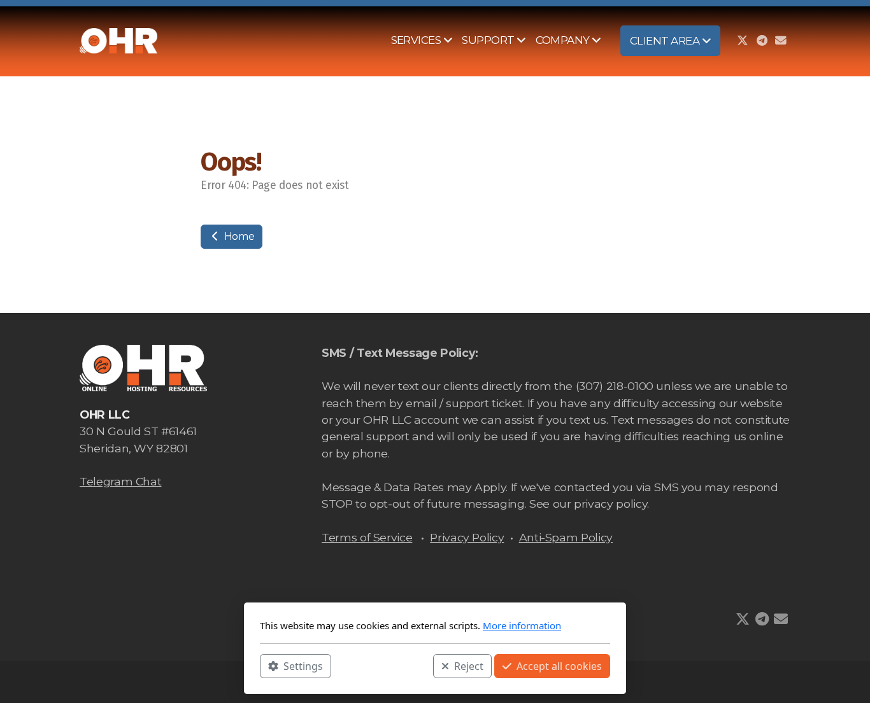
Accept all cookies (559, 665)
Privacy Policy (467, 537)
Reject (468, 665)
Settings (303, 665)
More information (522, 625)
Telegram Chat (120, 481)
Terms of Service (367, 537)
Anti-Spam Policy (566, 537)
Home (238, 236)
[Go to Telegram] (761, 40)
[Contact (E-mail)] (780, 40)
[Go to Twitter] (742, 40)
